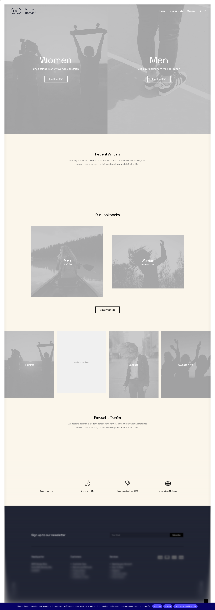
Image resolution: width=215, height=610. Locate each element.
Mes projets (176, 11)
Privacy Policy (79, 570)
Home (162, 11)
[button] (201, 10)
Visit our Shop (13, 590)
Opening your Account (122, 564)
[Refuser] (212, 606)
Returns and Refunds (82, 567)
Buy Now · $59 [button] (56, 79)
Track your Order (119, 574)
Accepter (157, 606)
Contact (192, 11)
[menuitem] (162, 10)
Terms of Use (79, 574)
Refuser (168, 606)
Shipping (116, 570)
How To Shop (117, 567)
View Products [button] (107, 309)
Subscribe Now (201, 589)
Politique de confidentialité (185, 606)
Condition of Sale (80, 577)
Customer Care (79, 564)
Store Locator (118, 577)
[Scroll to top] (206, 600)
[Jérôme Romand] (23, 11)
